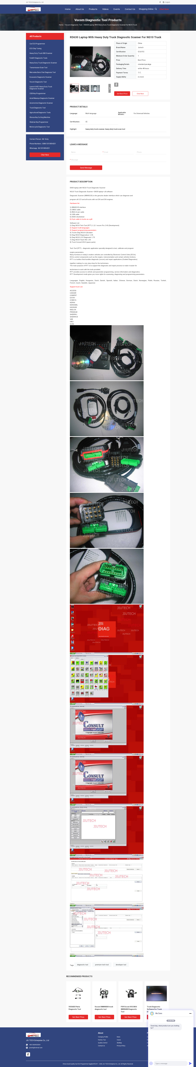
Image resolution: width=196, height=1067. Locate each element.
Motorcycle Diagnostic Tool (40, 127)
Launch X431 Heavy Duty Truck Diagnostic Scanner (41, 88)
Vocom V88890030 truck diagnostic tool (104, 1008)
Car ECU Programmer (37, 44)
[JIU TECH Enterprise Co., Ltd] (33, 9)
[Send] (190, 1063)
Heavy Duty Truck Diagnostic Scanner (43, 63)
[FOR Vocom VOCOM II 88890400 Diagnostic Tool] (130, 993)
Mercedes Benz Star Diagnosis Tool (43, 72)
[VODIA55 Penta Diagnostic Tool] (78, 993)
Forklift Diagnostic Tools (38, 58)
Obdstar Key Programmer (39, 122)
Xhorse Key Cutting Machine (40, 117)
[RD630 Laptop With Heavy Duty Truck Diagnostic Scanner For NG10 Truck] (90, 61)
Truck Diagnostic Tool (37, 108)
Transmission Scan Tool (38, 67)
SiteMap (119, 1043)
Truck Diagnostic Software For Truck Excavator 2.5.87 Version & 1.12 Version (156, 1009)
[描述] (156, 9)
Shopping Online (146, 9)
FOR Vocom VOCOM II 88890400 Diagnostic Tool (129, 1009)
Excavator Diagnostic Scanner (41, 77)
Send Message (86, 168)
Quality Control (102, 1043)
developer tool (121, 965)
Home (61, 25)
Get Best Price (122, 94)
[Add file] (151, 1063)
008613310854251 (49, 144)
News (118, 1037)
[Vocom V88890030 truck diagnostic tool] (104, 993)
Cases (119, 1040)
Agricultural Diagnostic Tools (40, 112)
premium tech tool (102, 965)
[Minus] (190, 1013)
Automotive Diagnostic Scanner (41, 103)
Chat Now (45, 155)
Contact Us (101, 1046)
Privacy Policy (121, 1046)
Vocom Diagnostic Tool (73, 25)
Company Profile (103, 1037)
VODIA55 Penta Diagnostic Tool (75, 1008)
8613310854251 (44, 148)
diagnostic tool (82, 965)
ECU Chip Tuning (35, 48)
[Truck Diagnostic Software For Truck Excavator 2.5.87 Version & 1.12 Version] (156, 993)
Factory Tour (102, 1040)
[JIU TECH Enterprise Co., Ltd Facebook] (160, 2)
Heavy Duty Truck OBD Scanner (41, 53)
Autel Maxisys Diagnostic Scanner (42, 98)
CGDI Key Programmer (38, 93)
